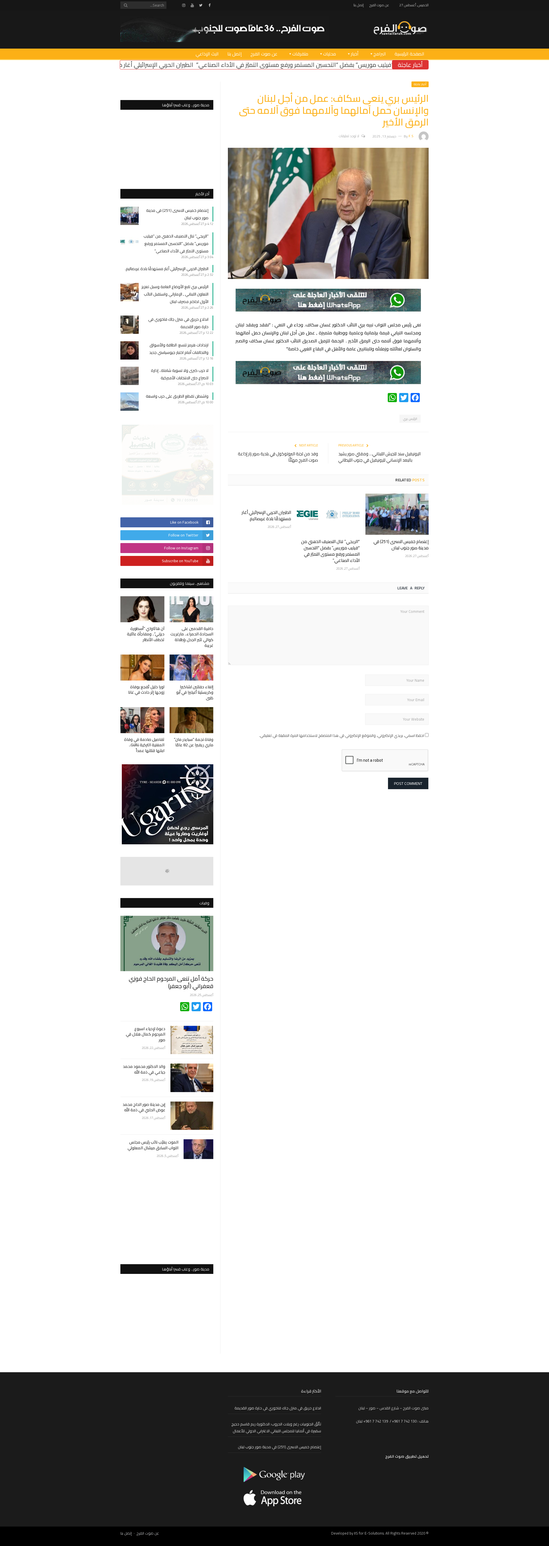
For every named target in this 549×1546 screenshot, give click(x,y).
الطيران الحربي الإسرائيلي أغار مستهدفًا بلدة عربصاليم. (218, 64)
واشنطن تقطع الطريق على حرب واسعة (177, 396)
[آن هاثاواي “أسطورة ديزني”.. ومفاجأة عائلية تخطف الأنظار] (142, 609)
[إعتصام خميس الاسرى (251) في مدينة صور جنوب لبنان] (397, 514)
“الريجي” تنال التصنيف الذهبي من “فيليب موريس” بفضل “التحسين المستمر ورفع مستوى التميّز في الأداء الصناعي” (330, 550)
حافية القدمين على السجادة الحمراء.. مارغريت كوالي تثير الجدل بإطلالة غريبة (191, 637)
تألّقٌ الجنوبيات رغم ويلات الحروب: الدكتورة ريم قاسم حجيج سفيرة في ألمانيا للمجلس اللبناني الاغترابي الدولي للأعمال (276, 1428)
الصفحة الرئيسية (409, 53)
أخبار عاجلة (420, 84)
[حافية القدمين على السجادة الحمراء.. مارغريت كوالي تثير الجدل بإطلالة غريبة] (192, 609)
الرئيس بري (410, 419)
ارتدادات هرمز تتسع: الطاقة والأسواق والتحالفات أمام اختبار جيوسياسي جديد (178, 348)
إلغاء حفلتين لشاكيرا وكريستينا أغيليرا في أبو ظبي (194, 692)
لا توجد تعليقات (349, 136)
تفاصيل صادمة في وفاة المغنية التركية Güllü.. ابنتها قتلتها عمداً (144, 745)
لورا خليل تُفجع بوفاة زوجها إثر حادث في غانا (146, 689)
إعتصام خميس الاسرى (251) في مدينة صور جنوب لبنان (401, 544)
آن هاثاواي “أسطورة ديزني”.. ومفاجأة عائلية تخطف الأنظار (145, 634)
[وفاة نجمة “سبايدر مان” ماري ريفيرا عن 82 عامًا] (192, 720)
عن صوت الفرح (379, 5)
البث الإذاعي (207, 53)
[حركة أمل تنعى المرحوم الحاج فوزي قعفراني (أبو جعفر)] (166, 943)
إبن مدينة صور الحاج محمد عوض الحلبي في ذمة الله (144, 1107)
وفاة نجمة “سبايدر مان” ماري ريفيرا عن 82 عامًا (193, 742)
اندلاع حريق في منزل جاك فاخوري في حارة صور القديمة (277, 1408)
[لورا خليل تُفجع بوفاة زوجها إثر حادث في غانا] (142, 668)
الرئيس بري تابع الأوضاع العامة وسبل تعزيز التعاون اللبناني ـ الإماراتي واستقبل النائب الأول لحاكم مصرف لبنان (175, 294)
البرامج (379, 53)
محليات (329, 53)
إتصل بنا (358, 5)
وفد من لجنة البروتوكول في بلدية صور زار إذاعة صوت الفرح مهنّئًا (278, 457)
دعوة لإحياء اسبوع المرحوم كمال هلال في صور (145, 1034)
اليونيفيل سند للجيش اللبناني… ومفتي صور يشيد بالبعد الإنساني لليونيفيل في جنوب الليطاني (379, 457)
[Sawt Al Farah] (400, 29)
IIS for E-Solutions (369, 1533)
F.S (411, 136)
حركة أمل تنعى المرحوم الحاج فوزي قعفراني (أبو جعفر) (171, 982)
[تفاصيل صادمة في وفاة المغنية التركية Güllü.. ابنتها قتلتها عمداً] (142, 720)
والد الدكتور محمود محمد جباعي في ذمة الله (144, 1069)
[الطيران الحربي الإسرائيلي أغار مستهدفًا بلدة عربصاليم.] (259, 500)
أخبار (355, 53)
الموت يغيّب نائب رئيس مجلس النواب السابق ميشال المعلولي (153, 1145)
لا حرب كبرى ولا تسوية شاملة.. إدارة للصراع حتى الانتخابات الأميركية (179, 374)
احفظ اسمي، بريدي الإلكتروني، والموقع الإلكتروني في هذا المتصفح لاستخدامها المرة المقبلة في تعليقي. (341, 735)
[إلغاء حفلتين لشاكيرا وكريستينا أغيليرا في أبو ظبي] (192, 668)
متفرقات (300, 53)
